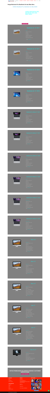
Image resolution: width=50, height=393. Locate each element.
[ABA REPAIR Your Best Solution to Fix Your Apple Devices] (12, 1)
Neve (9, 392)
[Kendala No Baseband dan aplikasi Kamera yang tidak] (32, 384)
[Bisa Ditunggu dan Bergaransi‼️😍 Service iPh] (36, 380)
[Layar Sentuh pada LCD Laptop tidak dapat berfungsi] (36, 384)
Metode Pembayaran (11, 381)
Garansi (9, 379)
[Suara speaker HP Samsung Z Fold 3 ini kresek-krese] (36, 388)
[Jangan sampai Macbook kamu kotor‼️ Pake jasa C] (39, 384)
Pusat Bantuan (10, 380)
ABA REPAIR (15, 392)
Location (39, 0)
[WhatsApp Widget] (48, 390)
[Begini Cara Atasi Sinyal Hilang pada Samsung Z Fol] (39, 380)
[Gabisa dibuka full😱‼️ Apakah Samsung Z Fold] (39, 388)
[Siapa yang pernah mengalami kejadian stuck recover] (32, 388)
